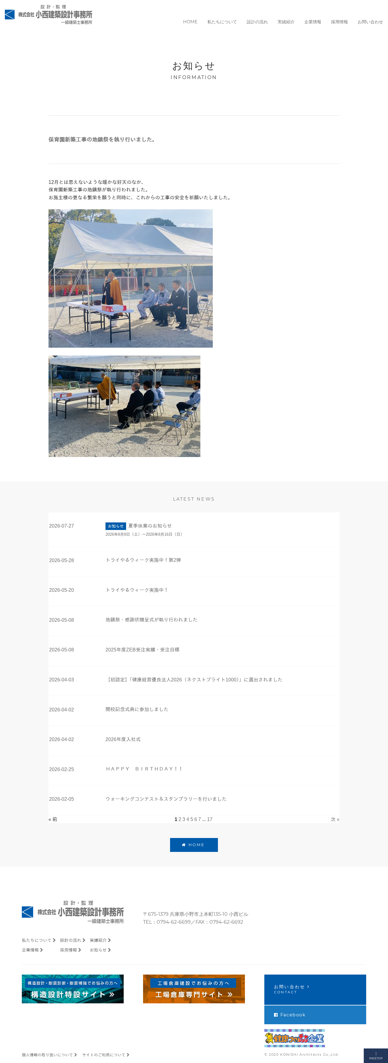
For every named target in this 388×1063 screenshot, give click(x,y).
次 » (335, 819)
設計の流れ (70, 940)
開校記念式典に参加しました (137, 709)
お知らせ (98, 950)
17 (209, 819)
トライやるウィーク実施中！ (137, 590)
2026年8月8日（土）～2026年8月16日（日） (144, 534)
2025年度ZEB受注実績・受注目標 (142, 649)
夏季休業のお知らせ (150, 525)
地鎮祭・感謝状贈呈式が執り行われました (151, 619)
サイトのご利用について (103, 1055)
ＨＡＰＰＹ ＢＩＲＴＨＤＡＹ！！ (144, 769)
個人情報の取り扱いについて (47, 1055)
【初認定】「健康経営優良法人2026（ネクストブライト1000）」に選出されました (194, 679)
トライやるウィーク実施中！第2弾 (143, 560)
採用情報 (68, 950)
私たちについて (37, 940)
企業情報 (30, 950)
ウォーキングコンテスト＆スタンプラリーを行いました (166, 799)
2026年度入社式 (123, 739)
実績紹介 (98, 940)
